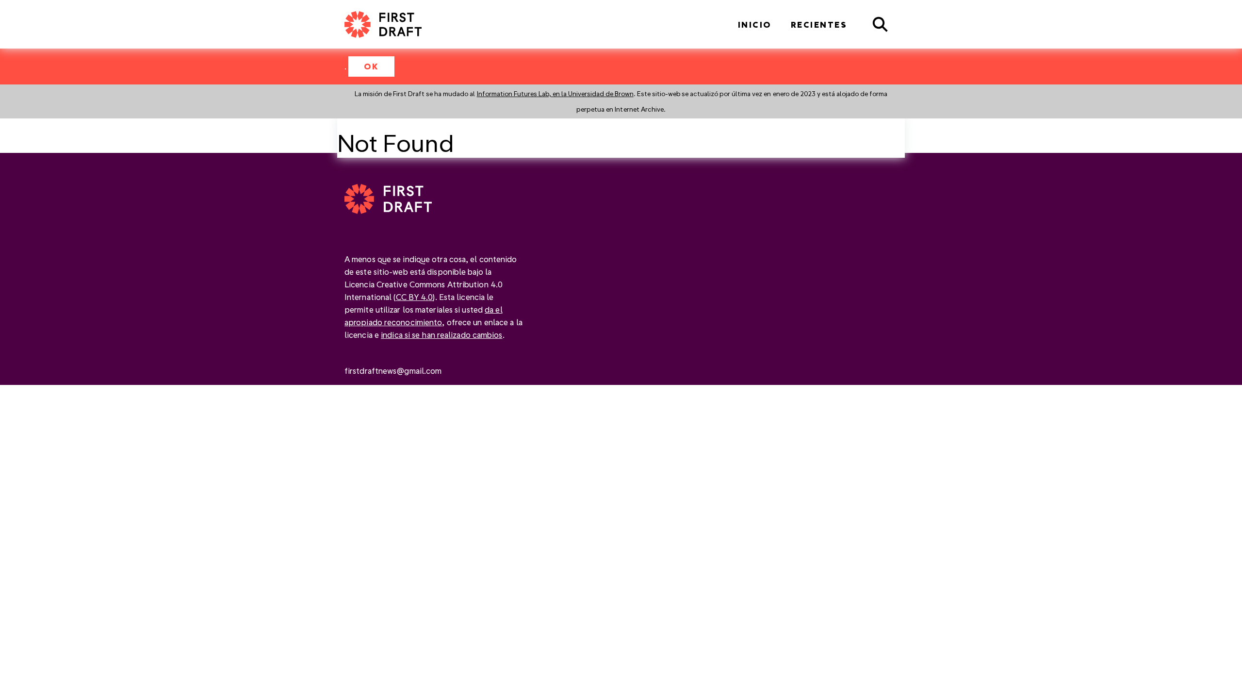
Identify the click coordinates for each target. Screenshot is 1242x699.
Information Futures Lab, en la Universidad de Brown (555, 93)
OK (371, 66)
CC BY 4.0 (414, 296)
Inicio (754, 24)
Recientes (819, 24)
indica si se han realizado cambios (441, 334)
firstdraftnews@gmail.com (392, 370)
